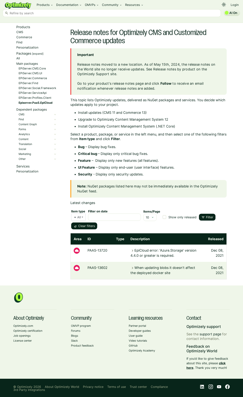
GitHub (133, 345)
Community (112, 5)
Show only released (182, 217)
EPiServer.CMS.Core (32, 68)
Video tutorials (138, 340)
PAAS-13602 (97, 268)
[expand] (37, 53)
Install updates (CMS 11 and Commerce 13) (112, 113)
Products (45, 5)
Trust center (138, 387)
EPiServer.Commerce (33, 78)
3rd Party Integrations (29, 390)
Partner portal (137, 325)
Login (235, 5)
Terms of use (116, 387)
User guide (136, 335)
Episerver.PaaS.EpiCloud (35, 102)
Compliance (159, 387)
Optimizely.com (23, 325)
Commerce (24, 37)
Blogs (74, 335)
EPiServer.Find (28, 83)
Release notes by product (174, 69)
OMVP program (81, 325)
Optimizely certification (27, 330)
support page (210, 334)
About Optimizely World (62, 387)
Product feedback (82, 345)
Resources (134, 5)
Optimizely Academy (142, 350)
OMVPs (92, 5)
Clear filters (84, 226)
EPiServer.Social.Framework (37, 88)
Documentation (69, 5)
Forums (75, 330)
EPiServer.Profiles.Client (35, 98)
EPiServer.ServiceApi (33, 93)
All (18, 58)
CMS (19, 32)
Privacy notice (93, 387)
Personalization (27, 47)
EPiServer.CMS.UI (30, 73)
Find (19, 42)
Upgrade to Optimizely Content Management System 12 (123, 119)
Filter (207, 217)
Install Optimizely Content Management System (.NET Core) (126, 126)
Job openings (22, 335)
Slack (74, 340)
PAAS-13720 (97, 250)
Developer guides (140, 330)
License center (22, 340)
